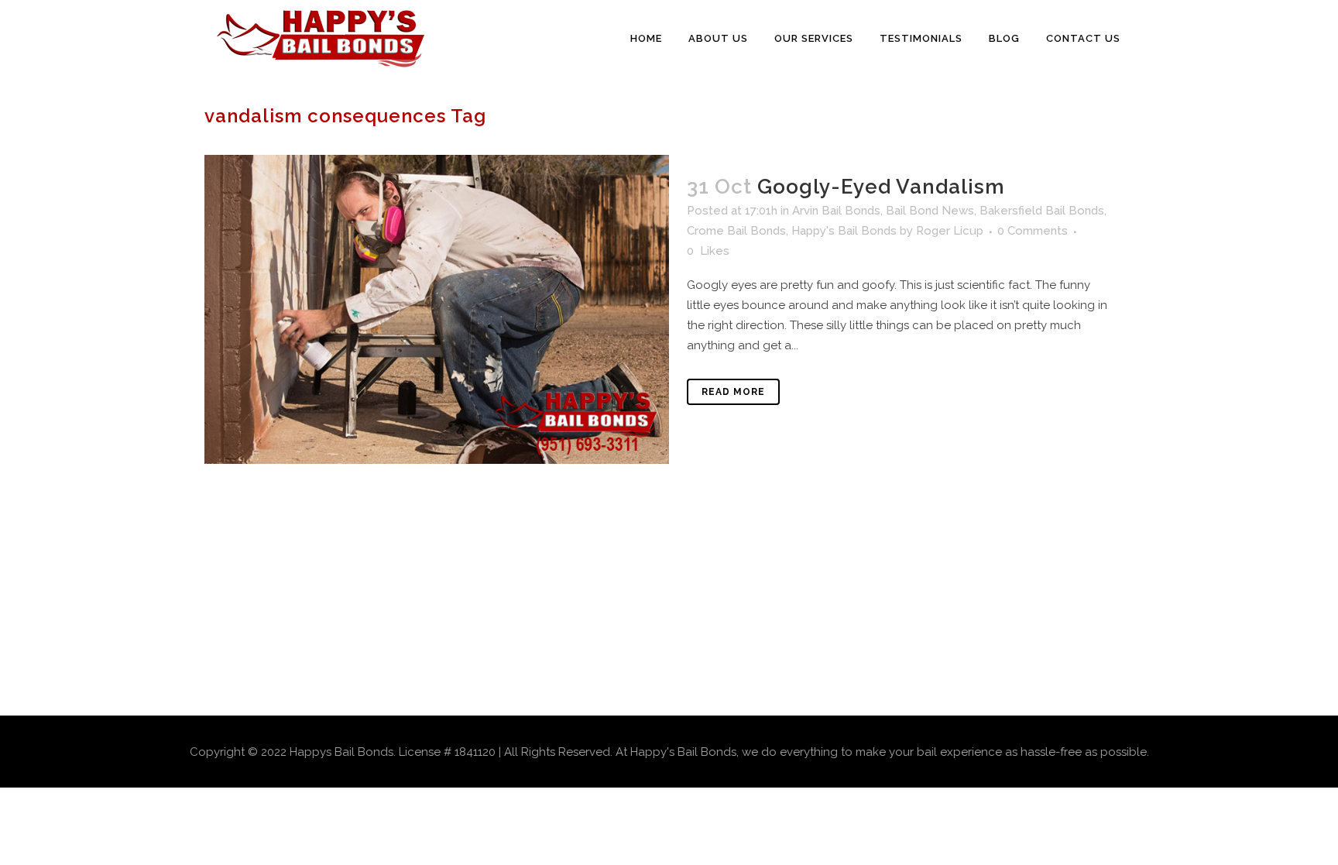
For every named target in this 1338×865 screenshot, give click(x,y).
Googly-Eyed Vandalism (881, 186)
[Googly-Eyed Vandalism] (436, 309)
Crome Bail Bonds (736, 231)
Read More (733, 391)
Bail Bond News (930, 211)
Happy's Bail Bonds (844, 231)
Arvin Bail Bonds (836, 211)
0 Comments (1032, 231)
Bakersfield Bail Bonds (1041, 211)
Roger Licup (949, 231)
